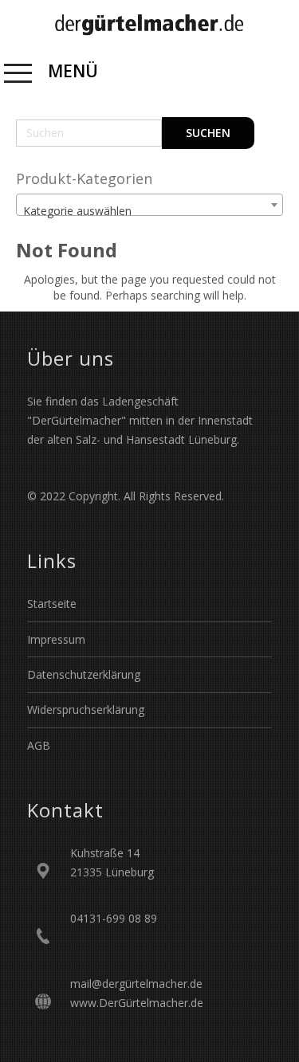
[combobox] (149, 205)
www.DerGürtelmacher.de (136, 1002)
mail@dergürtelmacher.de (136, 983)
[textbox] (149, 211)
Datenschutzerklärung (83, 674)
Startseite (52, 603)
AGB (38, 745)
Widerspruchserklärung (85, 709)
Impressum (56, 639)
